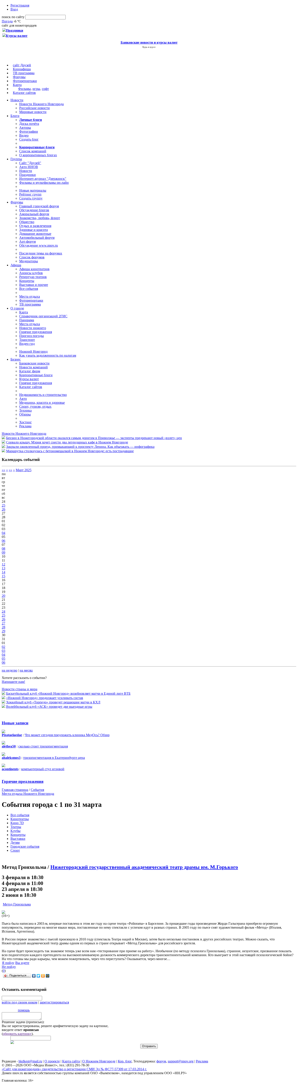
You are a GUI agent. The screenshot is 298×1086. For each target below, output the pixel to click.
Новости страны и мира (19, 689)
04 (3, 533)
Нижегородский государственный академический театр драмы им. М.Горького (144, 867)
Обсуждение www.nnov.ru (38, 245)
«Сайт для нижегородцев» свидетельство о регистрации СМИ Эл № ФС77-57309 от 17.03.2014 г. (74, 1069)
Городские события (24, 846)
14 (3, 572)
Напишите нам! (13, 682)
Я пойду (8, 963)
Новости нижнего (32, 328)
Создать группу (31, 198)
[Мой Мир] (47, 976)
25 (3, 505)
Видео (24, 135)
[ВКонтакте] (34, 976)
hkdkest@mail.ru (30, 1061)
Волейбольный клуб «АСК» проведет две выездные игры (49, 706)
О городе (17, 308)
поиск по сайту (13, 17)
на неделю (9, 670)
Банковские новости (34, 363)
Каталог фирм (29, 371)
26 (3, 509)
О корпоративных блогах (38, 155)
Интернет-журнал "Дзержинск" (42, 178)
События (37, 790)
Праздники (27, 175)
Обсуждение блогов (34, 210)
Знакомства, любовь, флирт (39, 218)
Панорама (26, 320)
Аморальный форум (34, 214)
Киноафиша (22, 69)
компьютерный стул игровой (42, 769)
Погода (7, 21)
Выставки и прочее (33, 285)
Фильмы (24, 89)
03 (3, 651)
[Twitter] (38, 976)
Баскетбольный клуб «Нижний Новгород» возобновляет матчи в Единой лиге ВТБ (68, 693)
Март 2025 (23, 470)
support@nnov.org (181, 1061)
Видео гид (27, 343)
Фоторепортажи (25, 81)
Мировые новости (32, 112)
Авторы (25, 127)
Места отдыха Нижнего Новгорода (28, 794)
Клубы (15, 831)
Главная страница (15, 790)
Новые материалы (32, 190)
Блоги (14, 116)
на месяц (26, 670)
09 (3, 552)
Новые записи (15, 723)
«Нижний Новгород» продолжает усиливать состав (44, 698)
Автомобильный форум (37, 237)
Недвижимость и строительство (43, 395)
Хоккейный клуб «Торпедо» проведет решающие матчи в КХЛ (53, 702)
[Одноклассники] (43, 976)
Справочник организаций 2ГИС (43, 316)
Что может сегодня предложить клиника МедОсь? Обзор (67, 735)
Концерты (26, 281)
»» (10, 470)
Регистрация (19, 5)
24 (3, 611)
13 (3, 568)
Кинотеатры (19, 819)
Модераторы (28, 261)
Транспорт (27, 340)
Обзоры (25, 414)
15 (3, 576)
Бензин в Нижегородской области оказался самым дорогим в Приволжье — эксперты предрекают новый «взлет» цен (94, 438)
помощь (24, 1010)
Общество (26, 222)
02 (3, 647)
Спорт (15, 850)
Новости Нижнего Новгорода (41, 104)
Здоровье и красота (33, 230)
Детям (15, 842)
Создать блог (29, 139)
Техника (25, 410)
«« (3, 470)
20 (3, 596)
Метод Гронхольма (17, 904)
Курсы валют (29, 379)
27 (3, 623)
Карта (17, 85)
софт (45, 89)
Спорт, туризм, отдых (35, 406)
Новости (16, 100)
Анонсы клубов (31, 273)
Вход (14, 9)
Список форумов (32, 257)
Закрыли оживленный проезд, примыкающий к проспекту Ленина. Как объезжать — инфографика (80, 446)
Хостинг (25, 422)
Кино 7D (17, 823)
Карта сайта (71, 1061)
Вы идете (22, 963)
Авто (23, 398)
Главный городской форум (39, 206)
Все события (28, 288)
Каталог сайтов (24, 93)
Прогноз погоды (31, 336)
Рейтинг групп (30, 194)
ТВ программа (23, 73)
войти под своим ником (19, 1002)
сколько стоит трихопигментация (43, 746)
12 (3, 564)
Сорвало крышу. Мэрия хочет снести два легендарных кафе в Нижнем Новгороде (67, 442)
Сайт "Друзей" (30, 163)
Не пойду (9, 967)
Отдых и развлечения (35, 226)
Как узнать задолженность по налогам (47, 355)
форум (161, 1061)
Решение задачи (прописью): (23, 1022)
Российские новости (34, 108)
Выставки (17, 838)
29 (3, 631)
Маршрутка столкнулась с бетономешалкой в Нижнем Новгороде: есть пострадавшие (70, 451)
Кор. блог (125, 1061)
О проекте (52, 1061)
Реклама (25, 426)
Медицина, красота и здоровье (42, 402)
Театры (15, 827)
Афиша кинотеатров (34, 269)
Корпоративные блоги (36, 375)
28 (3, 627)
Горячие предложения (35, 332)
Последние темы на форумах (40, 253)
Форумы (19, 77)
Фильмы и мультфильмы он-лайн (44, 182)
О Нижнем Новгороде (98, 1061)
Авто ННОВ (28, 167)
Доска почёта (29, 123)
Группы (16, 159)
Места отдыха (29, 296)
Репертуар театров (33, 277)
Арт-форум (27, 241)
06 (3, 541)
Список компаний (32, 151)
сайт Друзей (22, 65)
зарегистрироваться (54, 1002)
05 (3, 658)
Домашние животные (35, 233)
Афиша (15, 265)
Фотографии (28, 131)
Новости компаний (33, 367)
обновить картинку (17, 1034)
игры (36, 89)
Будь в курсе (149, 47)
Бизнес (15, 359)
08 (3, 548)
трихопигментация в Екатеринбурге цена (54, 758)
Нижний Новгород (33, 351)
